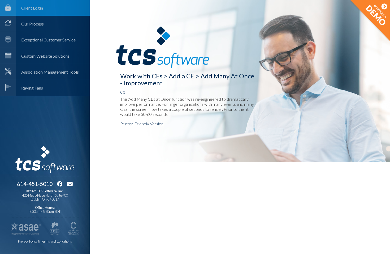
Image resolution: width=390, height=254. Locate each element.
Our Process (32, 23)
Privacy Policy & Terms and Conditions (45, 241)
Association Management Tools (50, 71)
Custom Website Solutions (45, 55)
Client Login (32, 7)
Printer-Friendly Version (141, 123)
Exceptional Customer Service (48, 39)
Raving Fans (32, 87)
